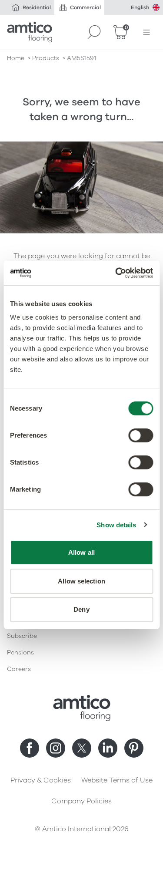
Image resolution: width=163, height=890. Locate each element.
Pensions (20, 652)
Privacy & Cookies (40, 780)
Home (15, 58)
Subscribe (22, 636)
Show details (116, 525)
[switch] (140, 435)
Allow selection (81, 581)
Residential (37, 7)
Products (45, 58)
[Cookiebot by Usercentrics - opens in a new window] (116, 273)
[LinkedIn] (107, 748)
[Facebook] (29, 748)
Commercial (85, 7)
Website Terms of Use (117, 780)
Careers (19, 669)
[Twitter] (81, 748)
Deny (81, 609)
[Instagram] (55, 748)
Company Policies (81, 801)
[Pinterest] (133, 748)
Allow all (81, 552)
